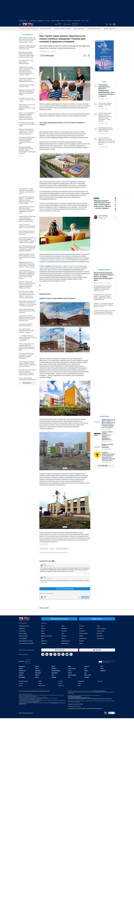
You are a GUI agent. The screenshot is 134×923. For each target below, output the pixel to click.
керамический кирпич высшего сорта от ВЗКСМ (56, 260)
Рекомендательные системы (74, 706)
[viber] (54, 654)
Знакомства (40, 20)
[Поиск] (107, 24)
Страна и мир (100, 631)
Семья (81, 643)
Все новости (27, 34)
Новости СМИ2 (44, 608)
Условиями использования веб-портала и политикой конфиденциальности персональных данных (90, 698)
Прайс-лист (22, 628)
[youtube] (67, 654)
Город (42, 633)
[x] (63, 654)
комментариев (48, 55)
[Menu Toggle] (20, 24)
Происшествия (83, 633)
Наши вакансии (23, 636)
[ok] (50, 654)
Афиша (63, 20)
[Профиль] (114, 24)
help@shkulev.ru (22, 703)
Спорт (98, 626)
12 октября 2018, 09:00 (44, 51)
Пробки (67, 24)
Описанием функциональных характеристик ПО (78, 697)
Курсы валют (76, 20)
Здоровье (44, 643)
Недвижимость (23, 20)
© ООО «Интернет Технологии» (26, 713)
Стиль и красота (101, 628)
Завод (52, 548)
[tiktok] (71, 654)
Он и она (81, 626)
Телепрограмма (55, 20)
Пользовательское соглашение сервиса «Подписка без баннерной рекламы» (85, 708)
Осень (81, 628)
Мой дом (63, 636)
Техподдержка (23, 638)
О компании (22, 631)
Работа (81, 636)
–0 (88, 574)
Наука (63, 638)
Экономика (100, 636)
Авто (42, 626)
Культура (63, 631)
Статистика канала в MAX (26, 643)
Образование (65, 643)
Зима (62, 626)
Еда (42, 638)
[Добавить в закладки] (84, 55)
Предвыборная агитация (25, 641)
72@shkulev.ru (36, 701)
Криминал (64, 628)
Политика (82, 631)
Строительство (44, 548)
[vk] (46, 654)
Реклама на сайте (24, 626)
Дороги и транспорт (46, 636)
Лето (62, 633)
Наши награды (23, 633)
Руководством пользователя (74, 696)
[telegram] (42, 654)
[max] (58, 654)
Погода (47, 20)
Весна (43, 631)
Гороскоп (69, 20)
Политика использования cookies (75, 704)
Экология (99, 633)
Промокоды (32, 20)
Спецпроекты (100, 638)
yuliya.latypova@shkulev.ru (100, 691)
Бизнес (43, 628)
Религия (81, 641)
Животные (44, 641)
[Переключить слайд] (42, 451)
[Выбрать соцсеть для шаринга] (88, 55)
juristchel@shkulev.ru (54, 702)
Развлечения (82, 638)
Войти (45, 597)
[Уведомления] (110, 24)
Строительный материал (62, 548)
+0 (84, 574)
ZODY (87, 20)
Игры (83, 20)
